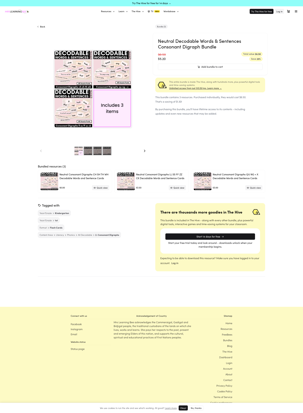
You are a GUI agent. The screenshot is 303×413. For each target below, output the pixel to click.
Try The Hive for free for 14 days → (151, 3)
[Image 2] (88, 150)
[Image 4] (107, 150)
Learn (121, 11)
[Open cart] (288, 11)
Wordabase (169, 11)
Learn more (171, 408)
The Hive (136, 11)
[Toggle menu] (296, 11)
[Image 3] (97, 150)
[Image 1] (78, 150)
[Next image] (144, 151)
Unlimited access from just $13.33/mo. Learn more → (195, 88)
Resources (106, 11)
